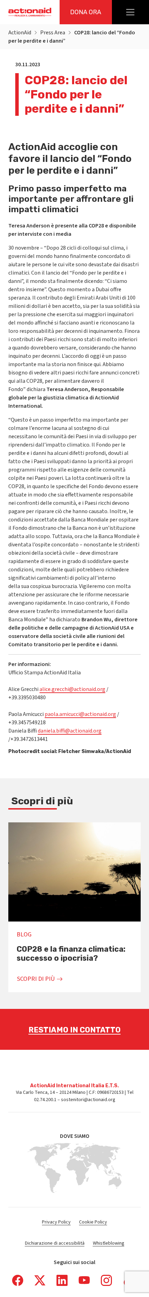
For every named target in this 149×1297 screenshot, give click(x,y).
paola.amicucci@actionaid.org (80, 714)
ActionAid (19, 32)
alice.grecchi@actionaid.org (72, 689)
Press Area (52, 32)
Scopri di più (36, 979)
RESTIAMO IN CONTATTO (74, 1030)
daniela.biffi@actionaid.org (70, 731)
